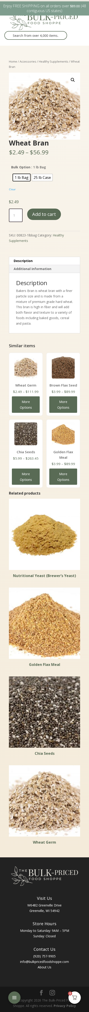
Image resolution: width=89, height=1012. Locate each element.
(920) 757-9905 (44, 956)
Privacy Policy (65, 1006)
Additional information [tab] (32, 269)
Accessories (28, 61)
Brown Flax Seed (63, 385)
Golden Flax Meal (63, 455)
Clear (12, 189)
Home (13, 61)
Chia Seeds (26, 452)
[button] (73, 80)
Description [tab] (23, 261)
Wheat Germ (25, 385)
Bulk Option (20, 167)
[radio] (21, 177)
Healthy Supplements (53, 61)
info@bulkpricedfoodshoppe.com (44, 961)
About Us (44, 967)
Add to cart (44, 214)
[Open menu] (14, 997)
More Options (26, 404)
